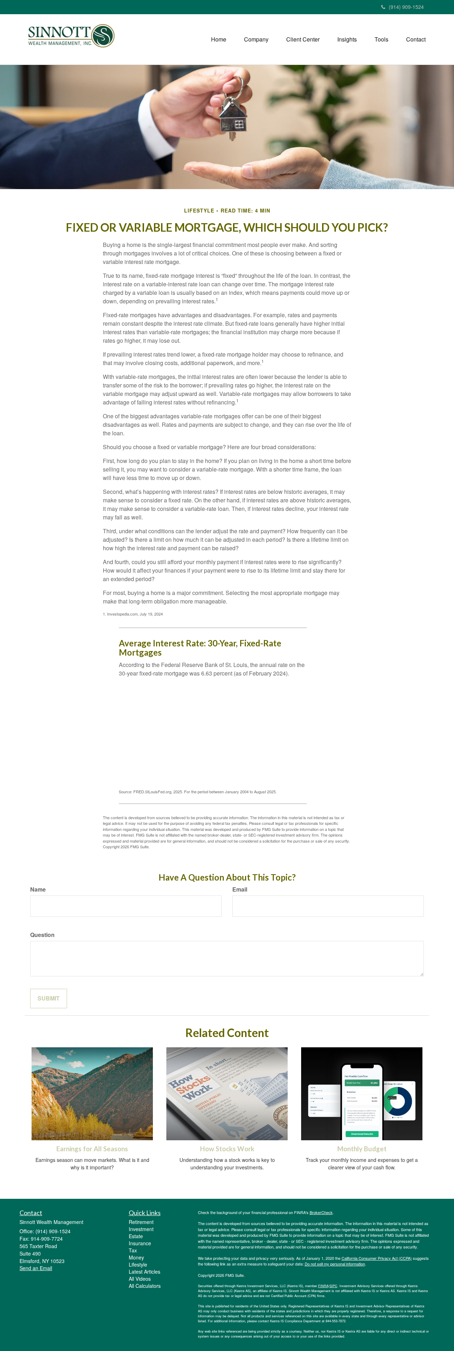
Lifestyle (138, 1264)
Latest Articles (144, 1271)
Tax (133, 1250)
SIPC (333, 1285)
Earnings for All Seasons (92, 1149)
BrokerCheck (321, 1212)
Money (136, 1257)
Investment (141, 1229)
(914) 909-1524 (406, 6)
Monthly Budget (362, 1149)
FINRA (323, 1285)
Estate (136, 1236)
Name (38, 889)
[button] (256, 39)
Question (42, 935)
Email (239, 889)
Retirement (141, 1221)
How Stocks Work (227, 1149)
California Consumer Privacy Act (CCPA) (377, 1258)
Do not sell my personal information (335, 1264)
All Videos (140, 1278)
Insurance (140, 1243)
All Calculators (145, 1285)
